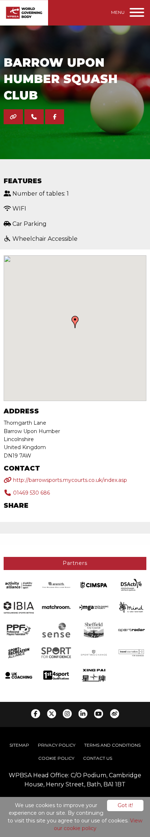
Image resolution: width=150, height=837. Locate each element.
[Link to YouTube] (98, 713)
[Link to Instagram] (67, 713)
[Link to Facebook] (35, 713)
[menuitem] (19, 745)
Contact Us (97, 758)
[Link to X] (51, 713)
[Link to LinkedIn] (82, 713)
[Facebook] (54, 116)
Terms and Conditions (112, 745)
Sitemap (19, 745)
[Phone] (34, 116)
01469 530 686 (31, 493)
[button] (75, 322)
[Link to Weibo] (114, 713)
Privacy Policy (56, 745)
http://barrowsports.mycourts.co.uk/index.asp (69, 480)
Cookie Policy (56, 758)
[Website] (13, 116)
